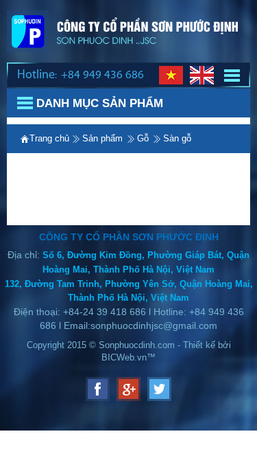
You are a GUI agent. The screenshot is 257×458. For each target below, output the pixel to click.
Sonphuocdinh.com (137, 345)
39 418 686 (120, 311)
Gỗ (143, 138)
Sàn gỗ (177, 138)
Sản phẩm (102, 138)
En (202, 75)
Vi (171, 75)
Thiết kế (200, 345)
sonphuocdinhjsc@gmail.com (153, 325)
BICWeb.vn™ (128, 357)
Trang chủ (49, 138)
